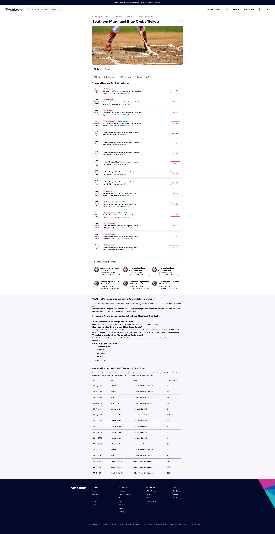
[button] (96, 77)
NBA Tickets (101, 357)
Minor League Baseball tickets (145, 309)
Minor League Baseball (113, 17)
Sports (227, 9)
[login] (268, 9)
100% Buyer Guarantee (146, 2)
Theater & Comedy (249, 9)
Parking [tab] (108, 69)
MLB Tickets (101, 350)
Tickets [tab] (97, 69)
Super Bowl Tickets (103, 346)
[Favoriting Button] (180, 21)
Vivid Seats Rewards (115, 311)
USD (262, 9)
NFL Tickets (101, 360)
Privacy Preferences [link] (194, 524)
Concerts (235, 9)
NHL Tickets (101, 353)
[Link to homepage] (14, 9)
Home (94, 17)
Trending (218, 9)
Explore (210, 9)
